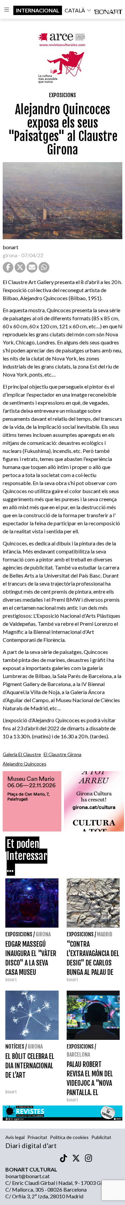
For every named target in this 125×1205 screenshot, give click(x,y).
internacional (37, 10)
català (75, 10)
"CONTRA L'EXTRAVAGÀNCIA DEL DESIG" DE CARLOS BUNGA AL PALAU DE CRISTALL (93, 963)
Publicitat (101, 1137)
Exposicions (62, 95)
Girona (43, 934)
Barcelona (78, 1054)
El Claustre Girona (62, 754)
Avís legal (15, 1137)
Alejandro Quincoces (24, 763)
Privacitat (37, 1137)
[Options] (7, 10)
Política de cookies (69, 1137)
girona (10, 255)
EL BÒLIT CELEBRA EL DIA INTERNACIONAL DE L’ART (29, 1065)
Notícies (14, 1046)
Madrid (104, 934)
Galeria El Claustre (22, 754)
